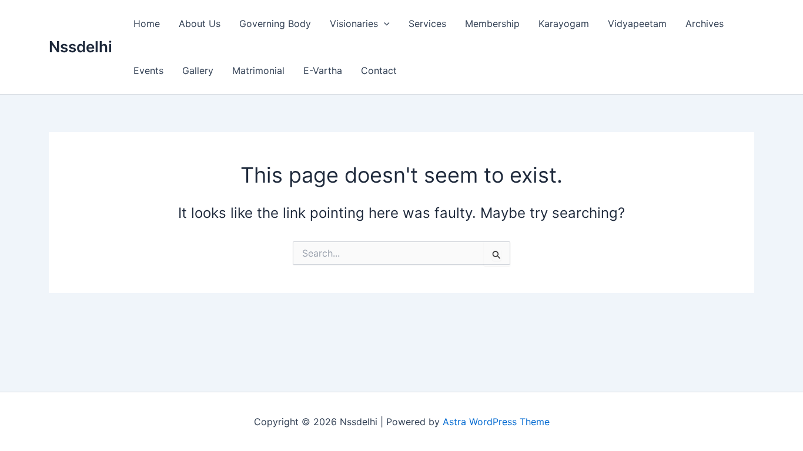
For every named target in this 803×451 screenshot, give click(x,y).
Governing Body (275, 23)
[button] (384, 23)
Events (148, 70)
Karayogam (563, 23)
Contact (379, 70)
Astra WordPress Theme (496, 422)
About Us (199, 23)
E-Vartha (322, 70)
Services (427, 23)
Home (146, 23)
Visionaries (354, 23)
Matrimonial (258, 70)
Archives (704, 23)
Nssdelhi (80, 47)
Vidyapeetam (637, 23)
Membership (492, 23)
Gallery (197, 70)
